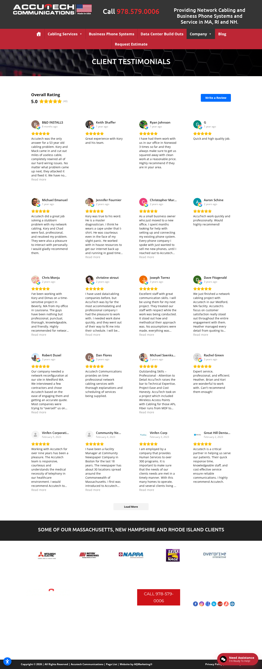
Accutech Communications (87, 664)
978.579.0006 (138, 11)
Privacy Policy (213, 664)
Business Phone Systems (111, 33)
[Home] (38, 34)
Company (198, 33)
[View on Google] (35, 124)
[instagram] (201, 603)
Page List (111, 664)
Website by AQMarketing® (136, 664)
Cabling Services (63, 33)
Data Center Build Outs (162, 33)
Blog (222, 33)
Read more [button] (38, 179)
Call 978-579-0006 (159, 597)
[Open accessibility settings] (7, 661)
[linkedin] (213, 603)
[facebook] (195, 603)
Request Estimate (131, 44)
